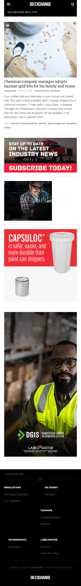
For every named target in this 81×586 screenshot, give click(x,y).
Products (55, 90)
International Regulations (16, 494)
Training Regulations (50, 517)
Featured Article (29, 123)
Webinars (45, 523)
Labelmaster (10, 90)
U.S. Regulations (12, 500)
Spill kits (42, 123)
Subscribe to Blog (49, 553)
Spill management (56, 123)
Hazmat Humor (41, 90)
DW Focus (40, 4)
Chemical (15, 123)
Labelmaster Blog (40, 577)
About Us (45, 546)
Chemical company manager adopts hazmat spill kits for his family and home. (40, 83)
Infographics (14, 546)
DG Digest (50, 494)
